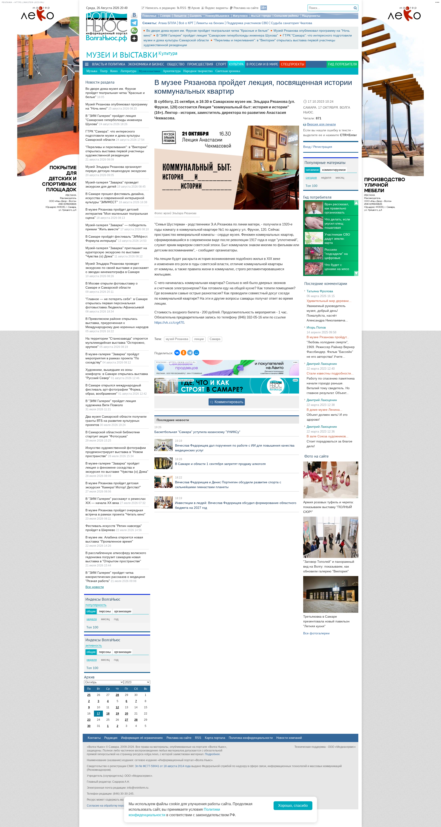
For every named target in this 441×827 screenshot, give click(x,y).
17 (98, 713)
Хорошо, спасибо (293, 805)
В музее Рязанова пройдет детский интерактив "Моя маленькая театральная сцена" (116, 213)
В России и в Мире (262, 64)
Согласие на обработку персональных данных (117, 805)
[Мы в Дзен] (134, 38)
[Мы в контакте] (134, 14)
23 (88, 719)
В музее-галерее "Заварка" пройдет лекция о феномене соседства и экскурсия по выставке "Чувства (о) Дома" (116, 467)
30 (88, 726)
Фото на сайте (316, 456)
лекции (199, 339)
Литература (128, 71)
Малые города (261, 15)
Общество (175, 64)
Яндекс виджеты (216, 8)
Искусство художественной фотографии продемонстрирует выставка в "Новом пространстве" (115, 452)
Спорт (221, 64)
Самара (165, 15)
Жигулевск (240, 15)
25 (88, 695)
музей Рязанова (177, 339)
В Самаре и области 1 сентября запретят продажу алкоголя (220, 464)
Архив (195, 8)
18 (108, 713)
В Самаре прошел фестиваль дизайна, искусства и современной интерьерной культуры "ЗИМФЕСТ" (114, 198)
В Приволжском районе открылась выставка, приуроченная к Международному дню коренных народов (116, 323)
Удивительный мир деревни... (329, 301)
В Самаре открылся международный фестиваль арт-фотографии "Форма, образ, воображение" (113, 389)
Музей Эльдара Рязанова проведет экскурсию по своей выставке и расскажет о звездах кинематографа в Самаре (117, 268)
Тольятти (180, 15)
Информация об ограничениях (142, 738)
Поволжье (149, 15)
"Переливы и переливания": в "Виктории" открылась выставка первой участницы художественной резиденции (116, 151)
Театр (103, 71)
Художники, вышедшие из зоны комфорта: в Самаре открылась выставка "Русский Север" (116, 374)
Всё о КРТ (186, 23)
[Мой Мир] (196, 352)
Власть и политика (108, 64)
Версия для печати (321, 124)
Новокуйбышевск (217, 15)
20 (126, 713)
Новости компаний (289, 738)
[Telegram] (190, 352)
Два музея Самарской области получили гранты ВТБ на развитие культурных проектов (116, 421)
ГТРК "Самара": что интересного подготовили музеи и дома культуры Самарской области (112, 135)
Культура (167, 53)
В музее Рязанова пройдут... (328, 337)
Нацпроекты (311, 15)
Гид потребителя (342, 64)
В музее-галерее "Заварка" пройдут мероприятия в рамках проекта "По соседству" (112, 358)
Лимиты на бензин (210, 23)
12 (117, 707)
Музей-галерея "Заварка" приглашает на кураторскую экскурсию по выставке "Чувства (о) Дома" (116, 252)
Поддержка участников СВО (247, 23)
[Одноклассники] (183, 352)
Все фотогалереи (316, 633)
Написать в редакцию (160, 8)
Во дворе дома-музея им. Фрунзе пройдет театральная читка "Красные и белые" (208, 30)
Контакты (94, 738)
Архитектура (172, 71)
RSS (183, 8)
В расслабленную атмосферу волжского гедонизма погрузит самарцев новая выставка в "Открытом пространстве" (115, 557)
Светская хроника (227, 71)
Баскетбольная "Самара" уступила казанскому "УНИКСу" (197, 432)
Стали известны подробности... (330, 373)
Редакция (110, 738)
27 (126, 719)
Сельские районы (286, 15)
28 (117, 695)
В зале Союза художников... (327, 436)
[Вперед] (356, 273)
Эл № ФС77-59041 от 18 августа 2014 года (163, 766)
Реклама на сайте (246, 8)
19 (117, 713)
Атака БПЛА (167, 23)
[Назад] (356, 202)
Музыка (91, 71)
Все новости (94, 587)
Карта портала (215, 738)
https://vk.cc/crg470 (169, 322)
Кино (114, 71)
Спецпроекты (292, 64)
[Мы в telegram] (134, 22)
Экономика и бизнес (146, 64)
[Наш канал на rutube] (134, 30)
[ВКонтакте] (177, 352)
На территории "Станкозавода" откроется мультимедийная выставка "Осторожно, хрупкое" (116, 343)
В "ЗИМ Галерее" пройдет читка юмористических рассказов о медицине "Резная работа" (115, 577)
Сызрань (196, 15)
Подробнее (212, 754)
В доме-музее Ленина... (324, 409)
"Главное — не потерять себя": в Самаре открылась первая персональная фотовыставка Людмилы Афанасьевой (116, 303)
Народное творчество (198, 71)
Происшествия (200, 64)
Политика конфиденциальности (251, 738)
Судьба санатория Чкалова (291, 23)
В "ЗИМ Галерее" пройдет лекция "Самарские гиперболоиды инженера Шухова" (217, 35)
